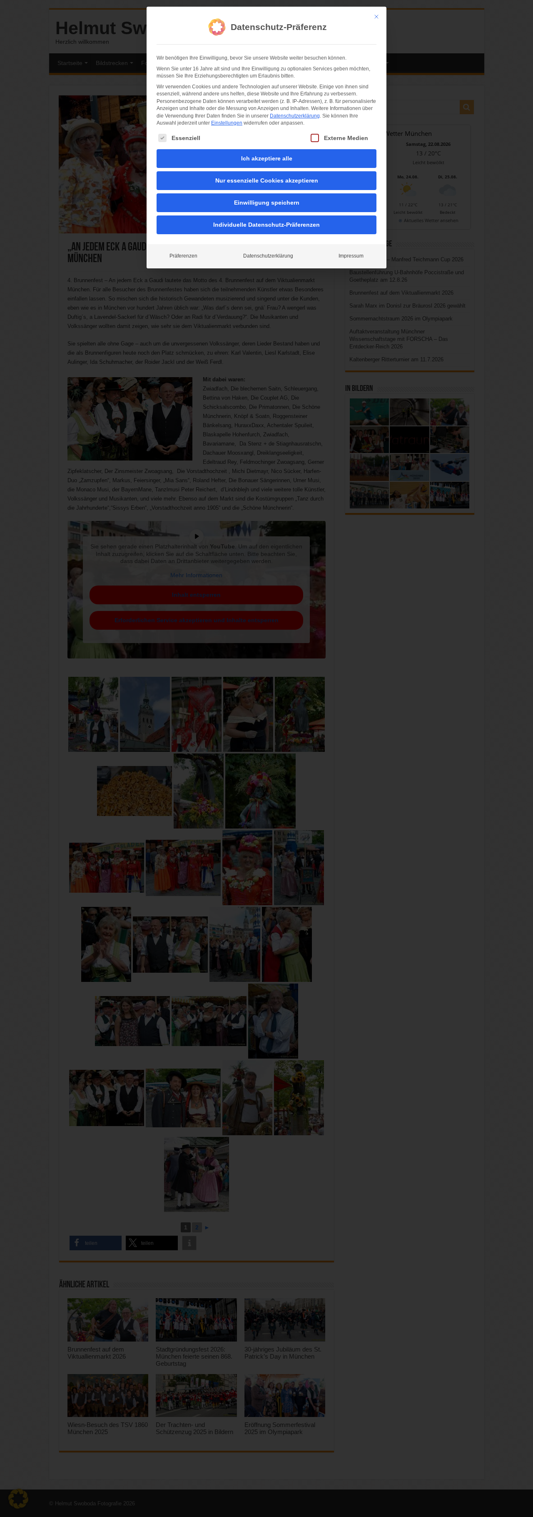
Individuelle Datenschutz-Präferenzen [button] (266, 224)
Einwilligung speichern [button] (266, 202)
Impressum (351, 256)
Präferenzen (183, 256)
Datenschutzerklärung (295, 116)
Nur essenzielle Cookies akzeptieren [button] (266, 180)
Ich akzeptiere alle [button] (266, 158)
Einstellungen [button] (226, 123)
